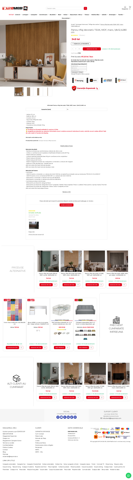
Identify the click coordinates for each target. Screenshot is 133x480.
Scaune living (7, 467)
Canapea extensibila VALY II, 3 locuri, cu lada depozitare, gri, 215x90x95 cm (85, 323)
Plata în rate (39, 436)
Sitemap (5, 454)
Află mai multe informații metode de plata (38, 165)
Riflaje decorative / (94, 24)
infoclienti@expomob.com (112, 418)
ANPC (37, 450)
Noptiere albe (76, 469)
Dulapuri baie (108, 467)
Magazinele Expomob (10, 436)
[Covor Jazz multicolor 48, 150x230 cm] (14, 310)
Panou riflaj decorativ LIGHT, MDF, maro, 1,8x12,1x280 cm (118, 386)
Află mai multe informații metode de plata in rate (40, 167)
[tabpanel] (33, 53)
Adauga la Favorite (81, 44)
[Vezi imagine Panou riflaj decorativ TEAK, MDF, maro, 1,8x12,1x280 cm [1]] (28, 91)
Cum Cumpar (39, 434)
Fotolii (93, 464)
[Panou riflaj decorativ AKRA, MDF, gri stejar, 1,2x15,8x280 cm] (117, 261)
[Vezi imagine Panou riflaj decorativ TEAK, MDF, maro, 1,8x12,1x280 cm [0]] (19, 91)
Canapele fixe (21, 464)
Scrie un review (66, 205)
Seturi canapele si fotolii (71, 464)
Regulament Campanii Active (12, 440)
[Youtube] (61, 417)
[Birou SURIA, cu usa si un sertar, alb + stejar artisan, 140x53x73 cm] (38, 310)
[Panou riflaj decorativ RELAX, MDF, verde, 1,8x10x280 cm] (48, 261)
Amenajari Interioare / (82, 24)
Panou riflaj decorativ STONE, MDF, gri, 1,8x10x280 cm (94, 274)
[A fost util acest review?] (43, 234)
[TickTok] (71, 417)
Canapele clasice (85, 464)
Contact (5, 450)
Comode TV (100, 464)
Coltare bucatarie (63, 467)
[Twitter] (64, 417)
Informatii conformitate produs (34, 137)
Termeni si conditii (8, 443)
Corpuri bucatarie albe (56, 469)
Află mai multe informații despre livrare (37, 188)
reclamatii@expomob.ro (10, 456)
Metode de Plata (40, 438)
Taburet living (16, 467)
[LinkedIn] (68, 417)
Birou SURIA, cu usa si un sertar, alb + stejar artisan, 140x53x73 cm (38, 323)
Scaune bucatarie (87, 467)
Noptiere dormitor (41, 467)
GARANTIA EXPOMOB (42, 431)
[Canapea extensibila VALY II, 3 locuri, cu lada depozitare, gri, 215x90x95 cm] (85, 310)
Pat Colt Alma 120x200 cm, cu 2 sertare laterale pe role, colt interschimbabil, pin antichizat (62, 323)
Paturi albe (67, 469)
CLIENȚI (38, 428)
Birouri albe (105, 469)
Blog (4, 452)
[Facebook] (58, 417)
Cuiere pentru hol (119, 467)
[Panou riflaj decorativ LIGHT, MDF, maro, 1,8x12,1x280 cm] (119, 374)
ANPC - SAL (39, 452)
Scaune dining (98, 467)
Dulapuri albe (96, 469)
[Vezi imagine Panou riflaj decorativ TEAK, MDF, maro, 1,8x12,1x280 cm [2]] (38, 91)
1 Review (82, 35)
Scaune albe (44, 469)
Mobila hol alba (114, 469)
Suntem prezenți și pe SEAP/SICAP (14, 431)
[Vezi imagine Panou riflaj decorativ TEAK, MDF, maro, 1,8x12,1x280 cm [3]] (47, 91)
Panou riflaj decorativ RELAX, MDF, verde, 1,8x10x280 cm (48, 274)
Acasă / (73, 24)
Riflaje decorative (52, 140)
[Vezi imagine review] (34, 226)
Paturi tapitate (52, 467)
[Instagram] (75, 417)
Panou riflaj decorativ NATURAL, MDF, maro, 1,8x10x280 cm (71, 274)
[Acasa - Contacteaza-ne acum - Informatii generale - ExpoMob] (15, 8)
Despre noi (6, 438)
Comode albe (86, 469)
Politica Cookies (8, 447)
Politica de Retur (40, 443)
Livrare (37, 440)
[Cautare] (85, 8)
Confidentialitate (8, 445)
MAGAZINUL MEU (10, 428)
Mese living (109, 464)
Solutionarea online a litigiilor (44, 445)
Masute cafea (118, 464)
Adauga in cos (92, 49)
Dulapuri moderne (28, 467)
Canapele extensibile (9, 464)
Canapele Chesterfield (34, 464)
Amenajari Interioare (43, 140)
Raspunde (32, 232)
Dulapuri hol (14, 469)
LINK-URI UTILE (9, 460)
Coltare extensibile (48, 464)
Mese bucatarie (75, 467)
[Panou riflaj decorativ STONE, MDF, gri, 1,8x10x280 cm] (94, 261)
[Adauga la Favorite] (55, 284)
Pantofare (6, 469)
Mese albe (22, 469)
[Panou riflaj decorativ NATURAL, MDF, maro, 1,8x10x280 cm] (71, 261)
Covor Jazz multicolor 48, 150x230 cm (14, 323)
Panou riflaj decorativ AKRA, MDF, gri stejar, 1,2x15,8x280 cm (117, 274)
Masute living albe (33, 469)
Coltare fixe (58, 464)
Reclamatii (38, 447)
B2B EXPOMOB (8, 434)
